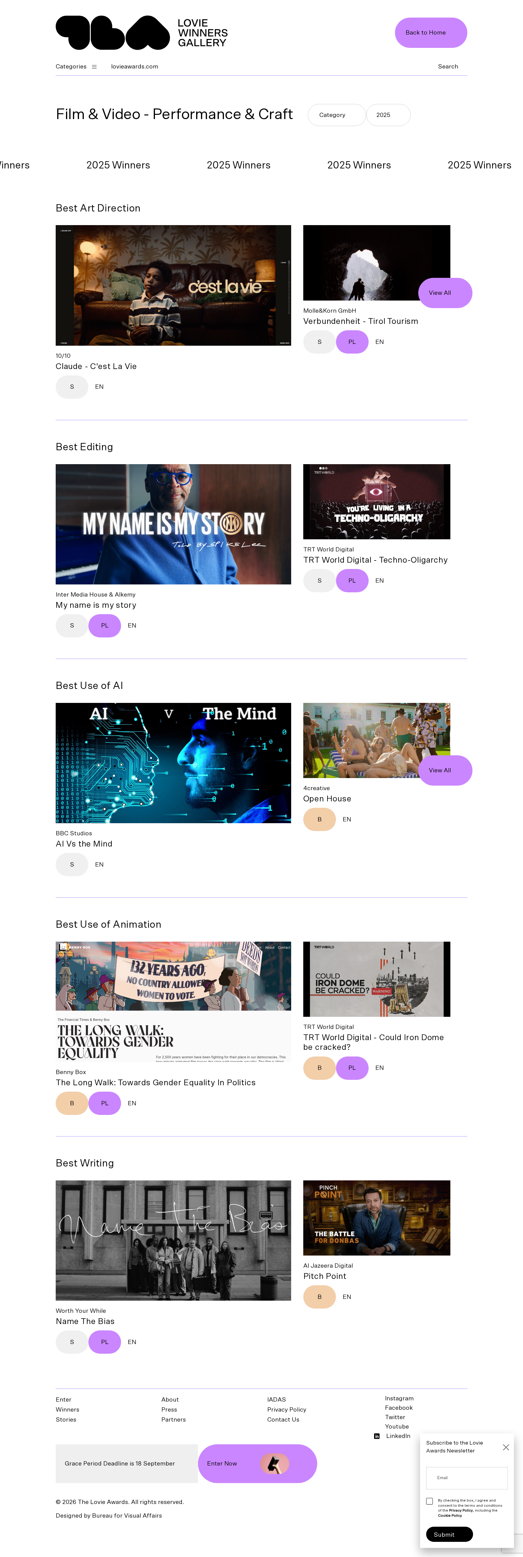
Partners (173, 1420)
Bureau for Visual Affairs (127, 1516)
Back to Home (426, 33)
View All (440, 293)
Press (169, 1410)
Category (332, 115)
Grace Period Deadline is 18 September (120, 1464)
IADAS (276, 1400)
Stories (66, 1420)
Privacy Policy (286, 1410)
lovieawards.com (134, 67)
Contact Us (283, 1420)
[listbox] (388, 115)
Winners (67, 1410)
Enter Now (222, 1464)
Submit (444, 1535)
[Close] (506, 1447)
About (170, 1400)
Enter (63, 1400)
